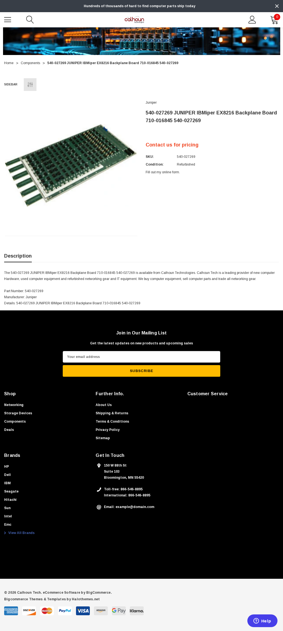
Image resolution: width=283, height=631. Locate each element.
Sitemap (103, 438)
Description (18, 256)
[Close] (277, 6)
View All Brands (21, 533)
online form (170, 172)
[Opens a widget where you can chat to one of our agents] (262, 621)
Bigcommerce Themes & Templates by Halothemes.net (52, 599)
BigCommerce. (99, 593)
